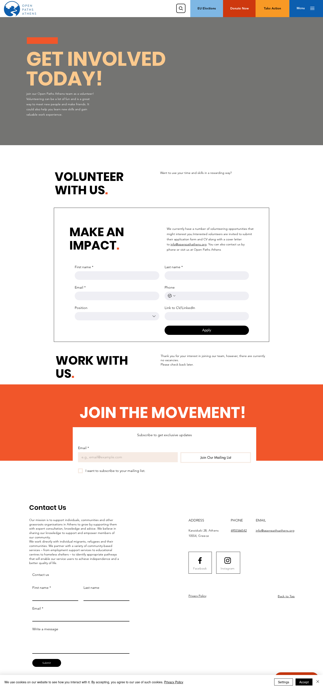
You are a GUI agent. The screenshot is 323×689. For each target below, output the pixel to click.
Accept (304, 682)
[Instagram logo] (227, 560)
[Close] (317, 681)
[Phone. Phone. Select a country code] (171, 295)
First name (84, 267)
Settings (283, 682)
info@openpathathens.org (189, 244)
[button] (301, 8)
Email (80, 287)
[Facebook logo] (200, 560)
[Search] (180, 8)
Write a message (45, 629)
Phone (170, 287)
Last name (174, 267)
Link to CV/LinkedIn (180, 308)
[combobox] (117, 316)
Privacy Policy (197, 596)
